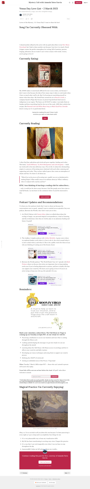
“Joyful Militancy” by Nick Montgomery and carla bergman (44, 165)
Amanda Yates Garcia (27, 14)
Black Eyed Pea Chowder (60, 106)
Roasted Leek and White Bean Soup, (38, 106)
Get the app (52, 482)
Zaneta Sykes (41, 214)
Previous (24, 473)
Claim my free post (45, 462)
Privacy (46, 479)
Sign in (85, 2)
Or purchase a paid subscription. (45, 465)
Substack (38, 486)
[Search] (69, 2)
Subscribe (78, 2)
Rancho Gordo (59, 97)
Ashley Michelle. (50, 238)
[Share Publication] (72, 2)
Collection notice (56, 479)
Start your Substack (41, 482)
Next (66, 473)
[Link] (17, 27)
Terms (50, 479)
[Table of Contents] (2, 244)
